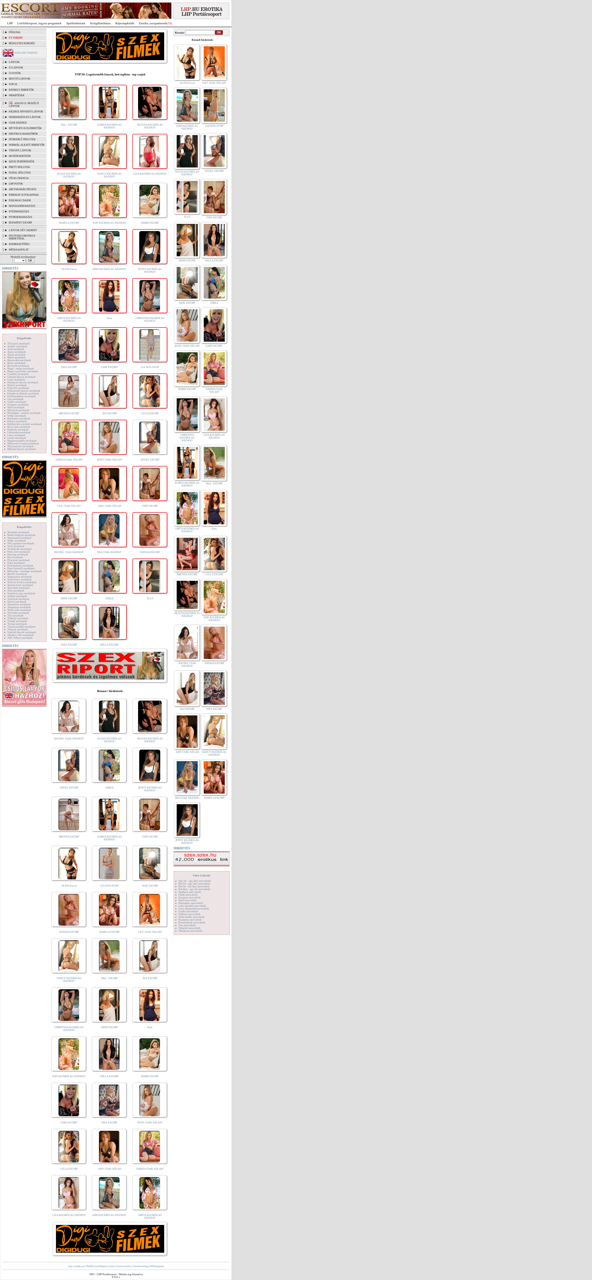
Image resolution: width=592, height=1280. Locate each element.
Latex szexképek (16, 435)
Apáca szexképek (16, 351)
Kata (109, 318)
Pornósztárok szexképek (20, 565)
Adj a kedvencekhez (121, 1266)
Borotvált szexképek (18, 365)
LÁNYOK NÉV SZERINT (23, 230)
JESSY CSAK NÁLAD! (109, 459)
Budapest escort (20, 222)
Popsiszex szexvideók (190, 919)
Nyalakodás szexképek (19, 548)
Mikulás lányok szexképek (21, 449)
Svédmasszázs (19, 211)
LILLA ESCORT (150, 413)
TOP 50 (13, 84)
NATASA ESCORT (150, 552)
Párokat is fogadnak (24, 194)
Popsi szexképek (16, 562)
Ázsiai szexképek (16, 354)
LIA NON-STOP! (150, 367)
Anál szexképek (15, 349)
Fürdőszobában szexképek (21, 396)
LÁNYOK (14, 62)
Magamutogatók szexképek (22, 440)
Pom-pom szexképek (18, 560)
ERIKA (110, 598)
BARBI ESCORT (150, 222)
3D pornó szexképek (18, 343)
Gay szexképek (15, 399)
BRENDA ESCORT (69, 413)
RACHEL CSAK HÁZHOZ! (69, 552)
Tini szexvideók (187, 925)
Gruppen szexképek (18, 404)
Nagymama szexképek (19, 537)
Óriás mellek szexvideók (192, 916)
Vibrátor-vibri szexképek (20, 635)
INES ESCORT (69, 367)
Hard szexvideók (188, 900)
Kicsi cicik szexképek (18, 426)
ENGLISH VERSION (26, 52)
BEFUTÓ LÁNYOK (19, 78)
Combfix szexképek (18, 374)
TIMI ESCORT (150, 505)
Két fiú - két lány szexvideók (194, 886)
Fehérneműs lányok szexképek (23, 390)
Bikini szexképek (16, 357)
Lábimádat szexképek (19, 432)
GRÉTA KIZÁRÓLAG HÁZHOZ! (69, 319)
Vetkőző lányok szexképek (21, 632)
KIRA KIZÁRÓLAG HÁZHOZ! (109, 269)
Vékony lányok (20, 150)
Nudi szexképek (16, 546)
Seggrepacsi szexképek (19, 576)
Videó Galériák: (202, 875)
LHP (10, 23)
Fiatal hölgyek (20, 172)
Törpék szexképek (17, 621)
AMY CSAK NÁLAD (109, 505)
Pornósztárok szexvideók (192, 922)
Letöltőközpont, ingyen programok (39, 23)
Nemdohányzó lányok (25, 117)
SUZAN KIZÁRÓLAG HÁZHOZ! (69, 175)
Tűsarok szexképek (17, 629)
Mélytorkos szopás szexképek (23, 443)
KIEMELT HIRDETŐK (21, 89)
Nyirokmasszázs (20, 217)
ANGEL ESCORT (150, 459)
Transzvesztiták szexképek (21, 626)
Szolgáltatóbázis (100, 23)
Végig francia (19, 178)
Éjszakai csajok (20, 200)
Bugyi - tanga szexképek (20, 368)
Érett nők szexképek (18, 387)
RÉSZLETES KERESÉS (22, 43)
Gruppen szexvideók (190, 897)
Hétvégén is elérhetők (25, 128)
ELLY (150, 598)
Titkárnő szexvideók (189, 928)
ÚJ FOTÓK (15, 73)
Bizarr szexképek (16, 363)
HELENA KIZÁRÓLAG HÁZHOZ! (150, 126)
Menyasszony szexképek (20, 446)
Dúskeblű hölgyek (22, 139)
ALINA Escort (69, 269)
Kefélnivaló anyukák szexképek (24, 424)
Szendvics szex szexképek (21, 593)
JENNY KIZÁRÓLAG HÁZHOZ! (150, 270)
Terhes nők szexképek (19, 610)
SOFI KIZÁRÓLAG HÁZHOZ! (109, 222)
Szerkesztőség (141, 1266)
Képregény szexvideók (191, 903)
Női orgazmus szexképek (20, 543)
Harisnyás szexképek (18, 410)
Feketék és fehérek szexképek (23, 393)
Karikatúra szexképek (19, 418)
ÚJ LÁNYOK (16, 67)
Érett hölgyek (19, 167)
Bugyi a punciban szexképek (22, 371)
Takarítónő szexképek (19, 604)
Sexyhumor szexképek (19, 579)
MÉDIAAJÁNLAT (19, 249)
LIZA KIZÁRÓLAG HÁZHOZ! (150, 173)
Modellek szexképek (18, 532)
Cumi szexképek (16, 379)
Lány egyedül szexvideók (192, 905)
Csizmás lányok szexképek (21, 376)
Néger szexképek (16, 540)
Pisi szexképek (15, 557)
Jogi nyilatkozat (76, 1266)
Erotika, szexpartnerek (153, 23)
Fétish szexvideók (188, 894)
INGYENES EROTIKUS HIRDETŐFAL (22, 237)
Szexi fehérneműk (21, 161)
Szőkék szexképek (17, 596)
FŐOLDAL (15, 32)
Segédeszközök (20, 156)
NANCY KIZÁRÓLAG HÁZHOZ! (109, 175)
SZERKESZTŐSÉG (19, 244)
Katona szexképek (17, 421)
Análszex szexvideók (190, 891)
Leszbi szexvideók (188, 911)
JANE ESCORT (69, 644)
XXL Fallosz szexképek (20, 637)
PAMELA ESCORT (69, 222)
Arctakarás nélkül (23, 189)
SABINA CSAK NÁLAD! (69, 459)
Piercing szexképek (17, 554)
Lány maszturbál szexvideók (194, 908)
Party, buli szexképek (18, 551)
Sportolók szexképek (18, 587)
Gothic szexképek (16, 401)
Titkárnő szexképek (17, 618)
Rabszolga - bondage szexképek (24, 571)
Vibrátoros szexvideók (190, 930)
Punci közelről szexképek (21, 568)
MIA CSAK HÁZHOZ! (109, 552)
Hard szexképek (16, 407)
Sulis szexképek (15, 590)
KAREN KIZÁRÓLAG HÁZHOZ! (109, 126)
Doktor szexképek (17, 385)
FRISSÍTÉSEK (17, 95)
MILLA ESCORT (109, 644)
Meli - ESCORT (69, 124)
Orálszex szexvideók (189, 914)
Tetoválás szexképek (18, 612)
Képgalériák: (24, 338)
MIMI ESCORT (69, 598)
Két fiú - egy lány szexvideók (194, 883)
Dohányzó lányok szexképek (22, 382)
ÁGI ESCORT (109, 413)
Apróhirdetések (75, 23)
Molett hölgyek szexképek (21, 535)
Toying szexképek (17, 623)
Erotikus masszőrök (23, 133)
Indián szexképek (16, 415)
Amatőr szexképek (17, 346)
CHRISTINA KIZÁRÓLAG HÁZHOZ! (150, 319)
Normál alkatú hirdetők (27, 144)
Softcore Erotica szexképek (22, 582)
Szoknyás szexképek (18, 598)
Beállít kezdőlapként (97, 1266)
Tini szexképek (15, 615)
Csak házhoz (18, 122)
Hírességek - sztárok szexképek (24, 412)
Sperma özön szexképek (20, 585)
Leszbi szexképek (16, 437)
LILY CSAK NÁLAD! (69, 505)
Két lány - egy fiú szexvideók (194, 889)
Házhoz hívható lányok (26, 111)
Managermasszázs (22, 205)
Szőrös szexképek (16, 601)
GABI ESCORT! (109, 367)
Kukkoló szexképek (18, 429)
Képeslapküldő (124, 23)
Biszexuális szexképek (19, 360)
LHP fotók (16, 183)
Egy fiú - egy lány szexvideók (195, 880)
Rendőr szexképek (17, 573)
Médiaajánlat (157, 1266)
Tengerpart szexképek (19, 607)
